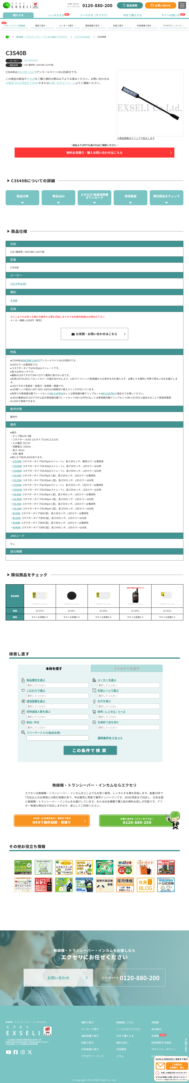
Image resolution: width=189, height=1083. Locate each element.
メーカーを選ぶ (107, 680)
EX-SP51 (135, 610)
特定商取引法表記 (161, 1042)
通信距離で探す (92, 25)
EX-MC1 (71, 610)
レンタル (110, 711)
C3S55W (17, 489)
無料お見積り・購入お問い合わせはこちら (94, 152)
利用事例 (121, 1049)
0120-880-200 (97, 5)
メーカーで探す (66, 25)
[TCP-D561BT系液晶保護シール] (104, 596)
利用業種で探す (144, 25)
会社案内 (156, 1029)
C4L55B (17, 503)
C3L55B (17, 475)
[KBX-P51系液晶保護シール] (135, 596)
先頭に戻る (186, 1046)
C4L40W (17, 499)
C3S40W (17, 470)
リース (122, 711)
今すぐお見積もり (40, 617)
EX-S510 (167, 610)
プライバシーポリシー (163, 1049)
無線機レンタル (125, 1022)
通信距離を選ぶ (36, 701)
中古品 (31, 79)
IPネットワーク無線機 (14, 25)
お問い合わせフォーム (62, 83)
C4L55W (17, 508)
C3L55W (17, 480)
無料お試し (122, 1042)
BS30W (16, 518)
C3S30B (17, 461)
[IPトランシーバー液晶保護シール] (167, 596)
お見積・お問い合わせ (96, 334)
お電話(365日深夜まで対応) (22, 83)
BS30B (16, 513)
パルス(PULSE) (82, 36)
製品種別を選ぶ (36, 680)
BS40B (16, 522)
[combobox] (58, 685)
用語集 (155, 1022)
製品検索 (132, 5)
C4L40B (17, 494)
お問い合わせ (163, 5)
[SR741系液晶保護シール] (40, 596)
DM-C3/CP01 (108, 393)
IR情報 (155, 1036)
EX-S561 (103, 610)
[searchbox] (58, 685)
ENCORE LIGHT (27, 72)
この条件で (90, 750)
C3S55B (17, 485)
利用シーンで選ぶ (108, 690)
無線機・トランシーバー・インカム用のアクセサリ (41, 36)
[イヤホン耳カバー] (72, 596)
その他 (13, 300)
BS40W (16, 527)
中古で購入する (125, 1036)
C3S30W (17, 466)
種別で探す (40, 25)
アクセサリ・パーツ (172, 25)
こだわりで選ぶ (36, 690)
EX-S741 (40, 610)
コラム (120, 1056)
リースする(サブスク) (128, 1029)
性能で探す (118, 25)
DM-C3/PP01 (56, 393)
